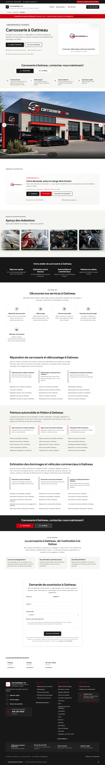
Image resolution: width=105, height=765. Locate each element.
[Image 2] (54, 154)
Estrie (59, 703)
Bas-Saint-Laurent (63, 689)
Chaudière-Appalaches (64, 698)
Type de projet (30, 611)
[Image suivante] (101, 125)
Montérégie (61, 725)
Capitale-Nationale (63, 692)
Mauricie (60, 719)
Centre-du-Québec (63, 695)
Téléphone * (56, 596)
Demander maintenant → (90, 700)
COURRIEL (44, 71)
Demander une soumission (62, 193)
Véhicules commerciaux (43, 698)
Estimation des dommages (44, 695)
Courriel (47, 193)
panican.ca (44, 756)
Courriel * (28, 604)
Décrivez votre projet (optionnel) (34, 619)
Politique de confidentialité (86, 689)
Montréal (60, 722)
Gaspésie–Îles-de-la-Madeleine (64, 707)
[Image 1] (50, 154)
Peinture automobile (42, 692)
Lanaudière (61, 711)
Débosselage (40, 689)
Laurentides (61, 714)
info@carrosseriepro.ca (31, 1)
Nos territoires (60, 7)
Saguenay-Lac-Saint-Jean (65, 734)
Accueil (52, 7)
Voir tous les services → (43, 702)
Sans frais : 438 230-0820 (14, 1)
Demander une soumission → (82, 16)
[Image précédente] (4, 125)
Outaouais (15, 12)
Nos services (72, 7)
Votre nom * (29, 596)
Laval (59, 717)
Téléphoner (34, 193)
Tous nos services (84, 686)
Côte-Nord (60, 701)
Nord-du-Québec (62, 728)
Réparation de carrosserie (44, 686)
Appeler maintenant (16, 44)
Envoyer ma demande (52, 633)
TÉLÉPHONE (26, 71)
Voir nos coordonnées (33, 44)
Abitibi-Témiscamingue (64, 686)
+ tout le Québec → (62, 738)
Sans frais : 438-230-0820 (35, 200)
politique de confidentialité (65, 641)
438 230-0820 (18, 712)
